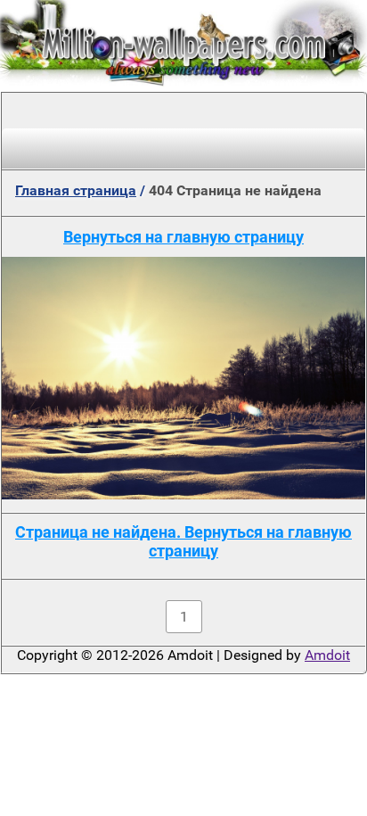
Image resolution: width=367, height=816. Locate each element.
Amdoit (327, 655)
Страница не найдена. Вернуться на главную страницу (183, 541)
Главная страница (75, 190)
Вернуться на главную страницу (183, 236)
